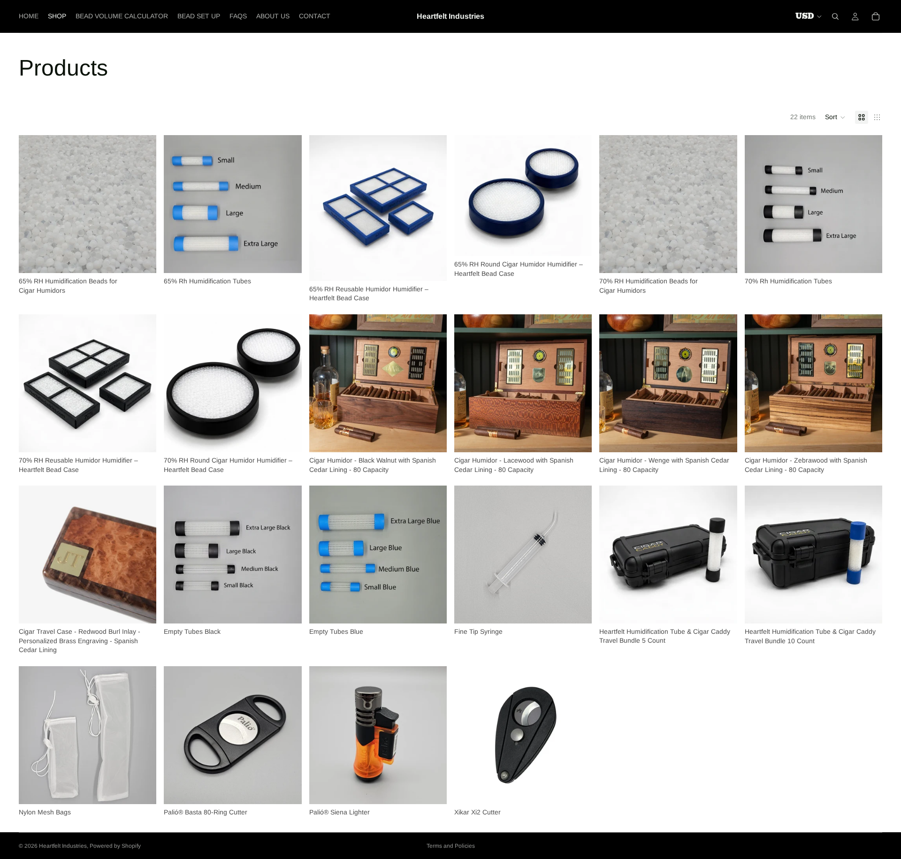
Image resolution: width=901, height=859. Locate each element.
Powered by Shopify (115, 846)
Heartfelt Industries (63, 846)
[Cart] (875, 16)
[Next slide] (433, 208)
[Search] (835, 16)
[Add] (577, 609)
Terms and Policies (451, 846)
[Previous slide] (323, 208)
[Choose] (142, 258)
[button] (835, 117)
